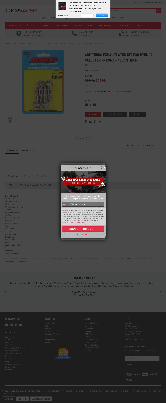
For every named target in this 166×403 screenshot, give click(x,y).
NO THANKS (83, 234)
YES (102, 15)
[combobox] (65, 204)
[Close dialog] (102, 167)
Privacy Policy (74, 222)
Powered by (61, 15)
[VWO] (68, 15)
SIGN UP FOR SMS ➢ (83, 229)
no (87, 15)
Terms (83, 222)
